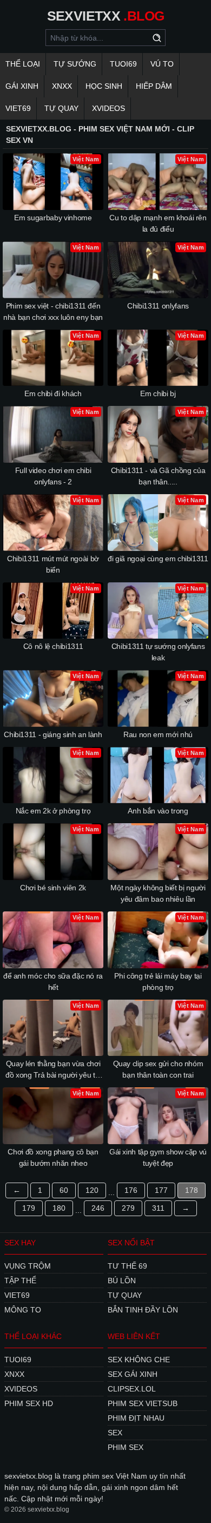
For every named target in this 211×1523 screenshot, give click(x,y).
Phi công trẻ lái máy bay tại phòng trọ (157, 981)
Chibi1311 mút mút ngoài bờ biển (53, 564)
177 (161, 1190)
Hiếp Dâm (154, 86)
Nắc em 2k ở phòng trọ (53, 810)
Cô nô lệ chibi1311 (53, 646)
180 (58, 1208)
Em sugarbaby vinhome (52, 217)
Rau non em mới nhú (158, 734)
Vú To (162, 64)
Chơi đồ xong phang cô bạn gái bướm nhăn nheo (53, 1157)
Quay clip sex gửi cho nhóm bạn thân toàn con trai (158, 1069)
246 (97, 1208)
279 (128, 1208)
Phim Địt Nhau (136, 1418)
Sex (115, 1432)
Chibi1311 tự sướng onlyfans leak (158, 652)
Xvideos (108, 108)
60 (64, 1190)
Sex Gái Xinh (132, 1374)
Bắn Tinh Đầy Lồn (143, 1309)
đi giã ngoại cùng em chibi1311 (158, 558)
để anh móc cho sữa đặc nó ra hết (53, 981)
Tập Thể (20, 1280)
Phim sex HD (28, 1403)
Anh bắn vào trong (158, 810)
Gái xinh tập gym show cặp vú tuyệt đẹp (158, 1157)
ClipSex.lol (132, 1388)
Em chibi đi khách (52, 393)
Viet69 (18, 108)
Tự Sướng (75, 64)
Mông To (22, 1309)
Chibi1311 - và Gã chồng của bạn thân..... (158, 476)
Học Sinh (103, 86)
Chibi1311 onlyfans (158, 305)
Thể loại (22, 64)
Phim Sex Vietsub (142, 1403)
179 (28, 1208)
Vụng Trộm (27, 1266)
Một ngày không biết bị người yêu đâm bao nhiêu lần (157, 893)
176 (130, 1190)
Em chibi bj (157, 393)
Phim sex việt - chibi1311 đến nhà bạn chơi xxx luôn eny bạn (53, 311)
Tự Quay (61, 108)
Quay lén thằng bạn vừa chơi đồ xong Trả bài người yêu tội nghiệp (53, 1070)
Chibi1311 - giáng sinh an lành (53, 734)
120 (91, 1190)
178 (191, 1190)
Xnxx (62, 86)
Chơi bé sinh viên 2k (53, 887)
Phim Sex (125, 1447)
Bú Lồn (122, 1280)
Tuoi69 (123, 64)
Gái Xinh (21, 86)
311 (158, 1208)
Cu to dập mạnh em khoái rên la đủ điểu (158, 223)
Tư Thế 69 (127, 1266)
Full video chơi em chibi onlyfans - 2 (53, 476)
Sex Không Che (139, 1359)
